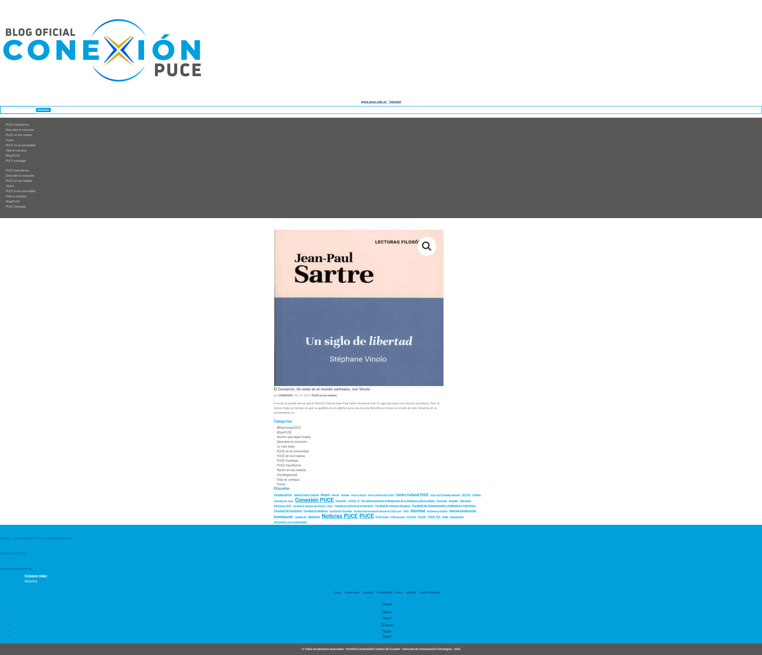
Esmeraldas (385, 592)
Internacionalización (462, 511)
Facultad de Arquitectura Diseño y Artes (313, 506)
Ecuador (453, 500)
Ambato (368, 592)
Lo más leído (286, 446)
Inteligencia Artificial (437, 511)
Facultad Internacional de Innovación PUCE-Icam (378, 511)
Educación (465, 501)
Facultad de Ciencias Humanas (392, 505)
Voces (10, 140)
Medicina (314, 516)
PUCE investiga (16, 161)
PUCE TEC (434, 516)
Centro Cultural (358, 495)
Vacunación (457, 516)
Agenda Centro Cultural (306, 495)
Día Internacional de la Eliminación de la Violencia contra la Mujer (398, 500)
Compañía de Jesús (283, 501)
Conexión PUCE (314, 500)
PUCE (366, 516)
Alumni (325, 495)
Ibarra (398, 592)
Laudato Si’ (301, 517)
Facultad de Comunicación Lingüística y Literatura (444, 506)
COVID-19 (354, 500)
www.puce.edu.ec (374, 102)
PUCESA (411, 517)
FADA (406, 511)
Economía (442, 501)
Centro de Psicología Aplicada (445, 495)
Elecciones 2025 (282, 506)
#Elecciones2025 (289, 428)
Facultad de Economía (288, 510)
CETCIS (466, 494)
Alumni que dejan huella (294, 437)
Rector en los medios (291, 470)
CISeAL (476, 494)
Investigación (283, 517)
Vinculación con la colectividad (290, 522)
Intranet (395, 102)
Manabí (411, 592)
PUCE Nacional (397, 517)
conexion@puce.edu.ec (16, 568)
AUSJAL (336, 495)
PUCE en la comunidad (20, 145)
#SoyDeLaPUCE (283, 494)
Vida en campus (16, 150)
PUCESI (422, 517)
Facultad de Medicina (316, 511)
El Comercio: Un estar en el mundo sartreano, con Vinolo (322, 389)
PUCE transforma (17, 124)
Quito (445, 516)
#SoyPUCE (13, 155)
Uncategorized (287, 475)
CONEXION (285, 395)
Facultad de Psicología (340, 511)
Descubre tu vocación (20, 130)
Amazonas (351, 592)
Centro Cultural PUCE (412, 495)
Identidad (417, 511)
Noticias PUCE (340, 516)
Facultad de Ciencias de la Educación (353, 506)
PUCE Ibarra (382, 517)
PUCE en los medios (19, 135)
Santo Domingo (429, 592)
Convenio (341, 500)
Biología (345, 495)
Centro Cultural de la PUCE (381, 495)
